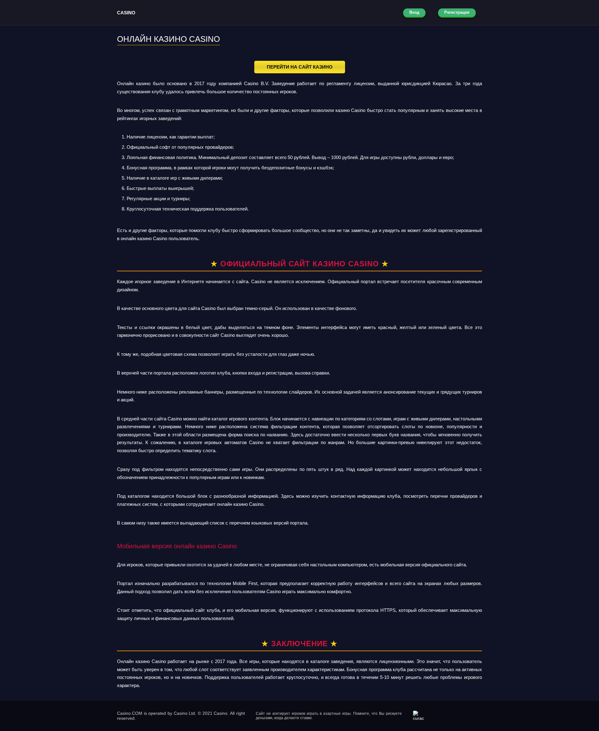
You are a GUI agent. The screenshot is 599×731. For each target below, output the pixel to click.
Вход (414, 12)
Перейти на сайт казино (300, 67)
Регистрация (457, 12)
